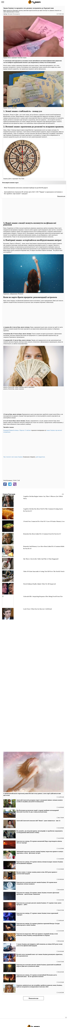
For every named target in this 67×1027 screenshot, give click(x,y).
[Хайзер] (34, 2)
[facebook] (5, 484)
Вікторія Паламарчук (14, 14)
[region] (15, 209)
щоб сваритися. (40, 457)
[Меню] (2, 2)
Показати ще (61, 196)
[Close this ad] (66, 1017)
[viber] (14, 484)
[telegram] (10, 484)
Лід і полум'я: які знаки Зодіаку (13, 457)
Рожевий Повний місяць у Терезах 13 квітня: (17, 430)
